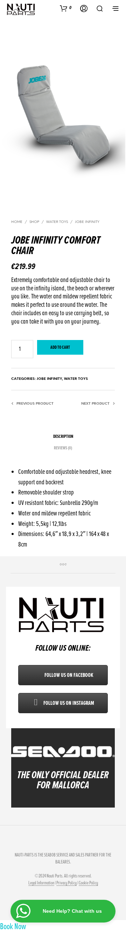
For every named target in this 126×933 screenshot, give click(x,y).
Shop (34, 222)
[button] (66, 8)
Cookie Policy (88, 883)
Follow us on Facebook (68, 675)
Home (16, 222)
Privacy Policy (66, 883)
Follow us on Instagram (68, 703)
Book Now (13, 926)
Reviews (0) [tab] (63, 448)
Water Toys (57, 222)
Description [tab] (63, 436)
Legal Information (41, 883)
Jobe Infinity (87, 222)
